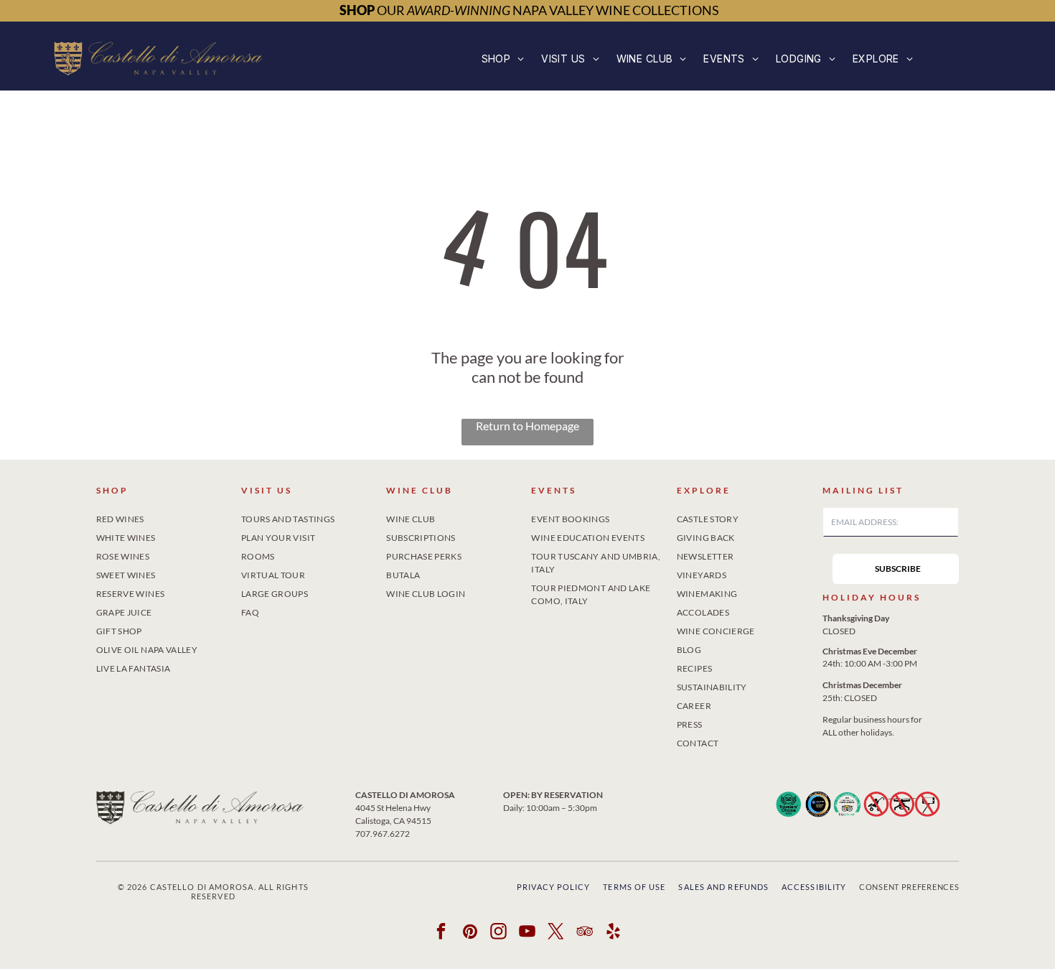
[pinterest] (470, 933)
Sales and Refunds (723, 886)
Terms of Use (634, 886)
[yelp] (614, 933)
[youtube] (527, 933)
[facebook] (441, 933)
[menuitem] (503, 58)
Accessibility (814, 886)
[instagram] (499, 933)
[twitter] (556, 933)
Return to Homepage (527, 425)
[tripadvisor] (585, 933)
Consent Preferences (909, 886)
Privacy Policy (553, 886)
